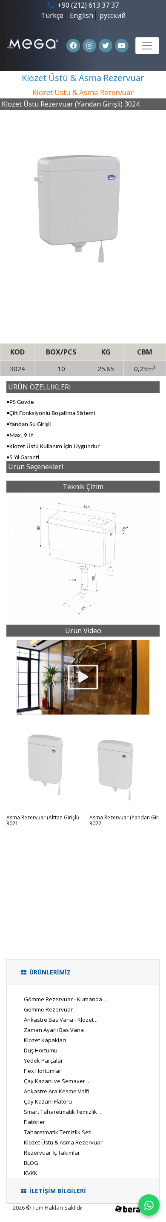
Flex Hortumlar (42, 1071)
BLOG (31, 1163)
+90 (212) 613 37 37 (87, 5)
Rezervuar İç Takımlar (52, 1152)
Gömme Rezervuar (48, 1009)
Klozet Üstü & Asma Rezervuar (63, 1142)
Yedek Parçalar (43, 1060)
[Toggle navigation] (147, 45)
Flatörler (34, 1122)
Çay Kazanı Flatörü (48, 1101)
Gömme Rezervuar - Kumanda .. (65, 999)
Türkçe (52, 15)
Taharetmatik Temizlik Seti (58, 1132)
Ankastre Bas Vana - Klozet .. (60, 1019)
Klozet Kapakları (45, 1040)
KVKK (30, 1173)
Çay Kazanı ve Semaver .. (56, 1081)
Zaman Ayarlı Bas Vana (54, 1030)
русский (113, 15)
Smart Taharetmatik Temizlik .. (62, 1111)
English (81, 15)
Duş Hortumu (40, 1050)
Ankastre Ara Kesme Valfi (56, 1091)
